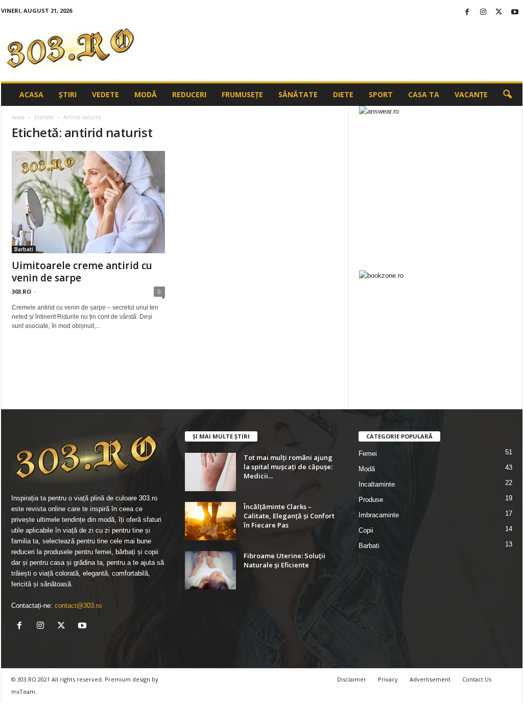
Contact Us (476, 679)
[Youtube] (515, 12)
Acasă (18, 117)
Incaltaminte (377, 484)
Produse (371, 499)
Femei (368, 453)
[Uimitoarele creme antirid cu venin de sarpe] (88, 202)
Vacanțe (471, 94)
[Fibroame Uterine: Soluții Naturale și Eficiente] (210, 570)
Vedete (105, 94)
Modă (145, 94)
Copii (366, 530)
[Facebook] (467, 12)
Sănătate (298, 94)
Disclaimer (351, 679)
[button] (507, 94)
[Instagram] (483, 12)
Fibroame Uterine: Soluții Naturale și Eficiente (284, 560)
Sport (381, 94)
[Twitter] (499, 12)
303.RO (21, 291)
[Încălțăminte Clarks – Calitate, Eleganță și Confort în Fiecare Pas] (210, 521)
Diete (343, 94)
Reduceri (189, 94)
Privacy (388, 679)
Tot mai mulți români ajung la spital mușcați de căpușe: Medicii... (288, 466)
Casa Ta (423, 94)
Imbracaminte (379, 515)
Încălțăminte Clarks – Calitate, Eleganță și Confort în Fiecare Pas (289, 516)
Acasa (31, 94)
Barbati (23, 249)
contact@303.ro (78, 605)
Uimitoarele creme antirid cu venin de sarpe (82, 271)
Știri (68, 94)
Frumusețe (242, 94)
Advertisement (430, 679)
